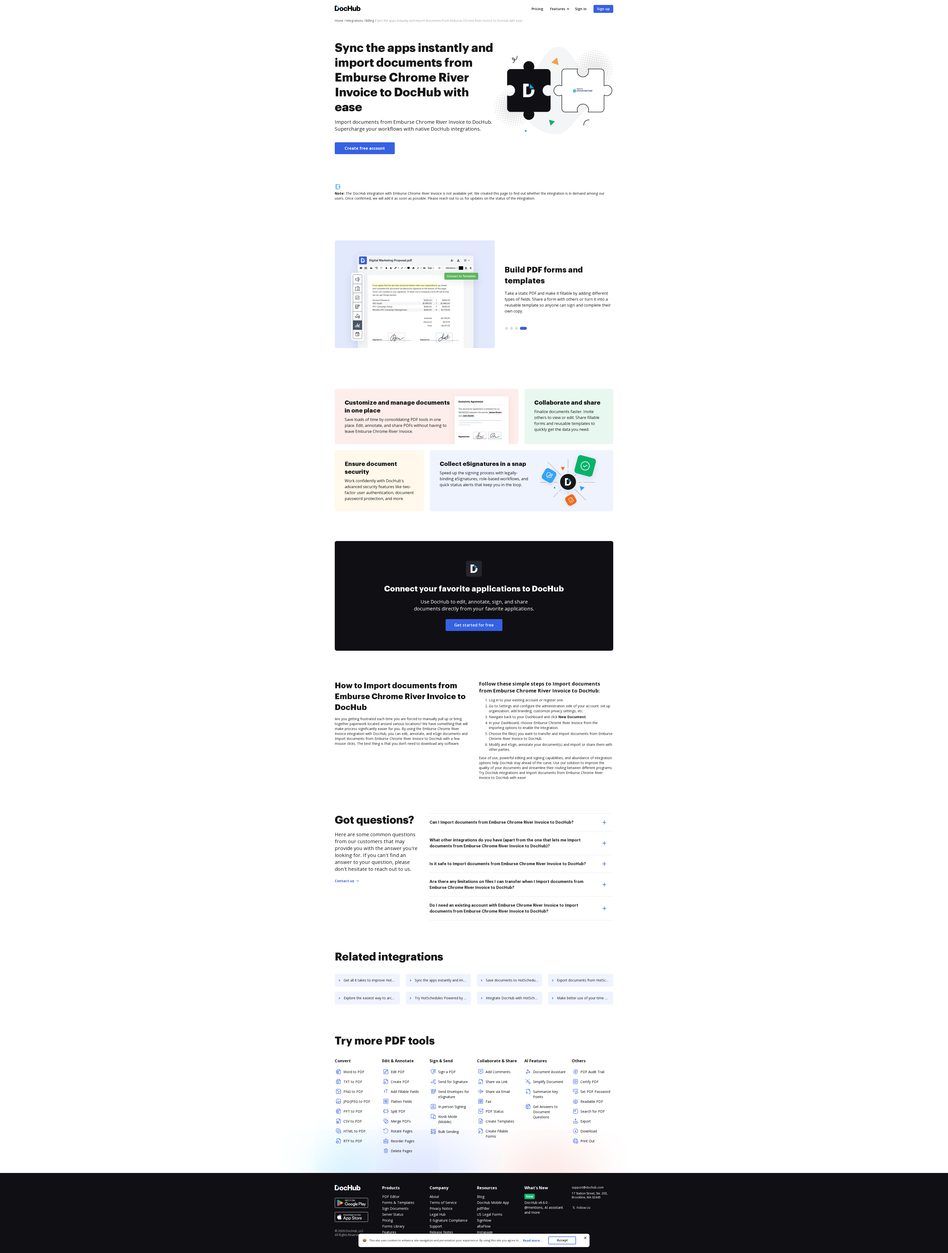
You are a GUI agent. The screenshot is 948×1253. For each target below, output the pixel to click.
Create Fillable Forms (497, 1134)
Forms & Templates (398, 1202)
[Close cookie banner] (585, 1238)
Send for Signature (453, 1081)
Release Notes (441, 1232)
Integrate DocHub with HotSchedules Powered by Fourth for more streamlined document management (514, 998)
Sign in (581, 8)
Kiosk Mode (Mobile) (447, 1119)
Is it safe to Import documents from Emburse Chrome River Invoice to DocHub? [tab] (508, 864)
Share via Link (497, 1081)
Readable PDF (591, 1101)
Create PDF (400, 1081)
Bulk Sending (448, 1131)
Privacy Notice (441, 1208)
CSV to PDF (352, 1121)
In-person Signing (452, 1106)
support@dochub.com (588, 1188)
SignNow (484, 1220)
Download (588, 1131)
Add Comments (498, 1071)
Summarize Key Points (545, 1094)
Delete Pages (401, 1151)
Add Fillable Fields (405, 1091)
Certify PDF (589, 1081)
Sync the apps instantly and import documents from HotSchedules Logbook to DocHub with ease (443, 980)
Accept (562, 1240)
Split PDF (398, 1111)
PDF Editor (390, 1196)
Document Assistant (549, 1071)
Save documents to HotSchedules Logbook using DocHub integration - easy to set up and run (514, 980)
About (434, 1196)
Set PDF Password (595, 1091)
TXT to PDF (352, 1081)
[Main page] (347, 9)
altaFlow (484, 1226)
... (531, 1240)
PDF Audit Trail (592, 1071)
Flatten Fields (401, 1101)
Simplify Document (548, 1081)
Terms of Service (443, 1202)
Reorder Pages (403, 1141)
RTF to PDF (352, 1141)
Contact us (344, 880)
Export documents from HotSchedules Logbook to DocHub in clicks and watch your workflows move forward (585, 980)
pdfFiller (483, 1208)
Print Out (587, 1141)
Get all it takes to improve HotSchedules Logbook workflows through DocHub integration (372, 980)
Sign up (603, 8)
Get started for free (474, 625)
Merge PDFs (401, 1121)
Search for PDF (592, 1111)
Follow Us (583, 1208)
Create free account (365, 148)
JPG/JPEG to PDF (356, 1101)
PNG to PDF (353, 1091)
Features (557, 8)
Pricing (537, 8)
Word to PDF (353, 1071)
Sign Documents (395, 1208)
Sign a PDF (447, 1071)
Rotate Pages (402, 1131)
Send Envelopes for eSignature (453, 1094)
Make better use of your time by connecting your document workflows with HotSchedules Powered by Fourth (585, 998)
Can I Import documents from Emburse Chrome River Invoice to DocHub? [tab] (501, 822)
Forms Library (393, 1226)
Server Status (392, 1214)
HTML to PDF (354, 1131)
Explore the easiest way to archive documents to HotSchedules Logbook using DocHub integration (372, 998)
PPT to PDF (352, 1111)
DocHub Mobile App (493, 1202)
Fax (488, 1101)
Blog (480, 1196)
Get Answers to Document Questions (545, 1111)
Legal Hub (438, 1214)
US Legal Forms (489, 1214)
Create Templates (500, 1121)
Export (585, 1121)
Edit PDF (398, 1071)
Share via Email (498, 1091)
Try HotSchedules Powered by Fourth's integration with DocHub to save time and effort (443, 998)
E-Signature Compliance (449, 1220)
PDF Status (495, 1111)
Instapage (485, 1232)
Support (436, 1226)
